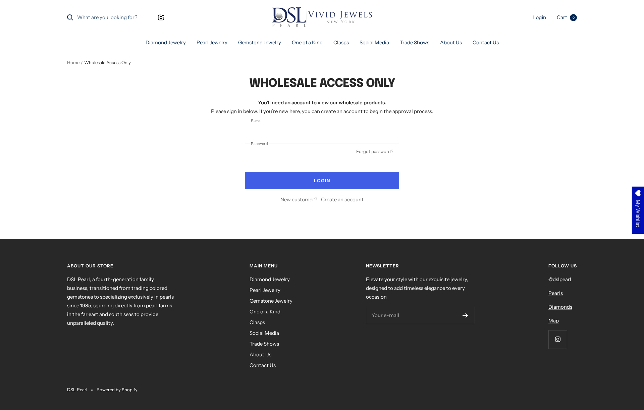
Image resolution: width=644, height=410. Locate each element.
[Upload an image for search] (161, 17)
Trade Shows (414, 42)
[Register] (465, 315)
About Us (451, 42)
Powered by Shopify (117, 389)
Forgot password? (374, 151)
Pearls (555, 293)
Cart (566, 17)
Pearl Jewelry (212, 42)
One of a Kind (307, 42)
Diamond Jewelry (166, 42)
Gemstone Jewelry (259, 42)
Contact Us (486, 42)
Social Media (374, 42)
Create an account (342, 199)
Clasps (341, 42)
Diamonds (560, 307)
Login (322, 180)
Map (553, 320)
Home (73, 62)
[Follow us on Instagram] (557, 339)
